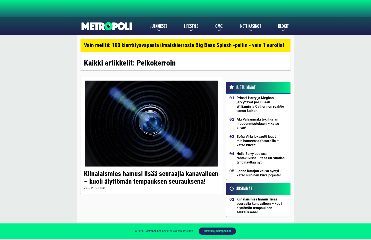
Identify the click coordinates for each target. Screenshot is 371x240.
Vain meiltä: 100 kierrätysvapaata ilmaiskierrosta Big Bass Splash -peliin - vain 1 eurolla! (184, 45)
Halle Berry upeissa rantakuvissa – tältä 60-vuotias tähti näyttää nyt (260, 158)
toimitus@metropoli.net (217, 230)
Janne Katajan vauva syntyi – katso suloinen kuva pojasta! (259, 173)
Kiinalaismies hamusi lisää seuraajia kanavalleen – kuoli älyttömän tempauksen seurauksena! (151, 178)
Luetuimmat (246, 87)
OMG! (219, 26)
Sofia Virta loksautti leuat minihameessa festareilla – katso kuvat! (258, 141)
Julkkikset (158, 26)
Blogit (283, 26)
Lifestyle (191, 26)
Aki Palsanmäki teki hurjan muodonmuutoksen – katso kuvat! (258, 123)
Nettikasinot (250, 26)
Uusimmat (244, 188)
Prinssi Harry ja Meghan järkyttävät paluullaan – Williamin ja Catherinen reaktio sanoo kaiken (260, 104)
